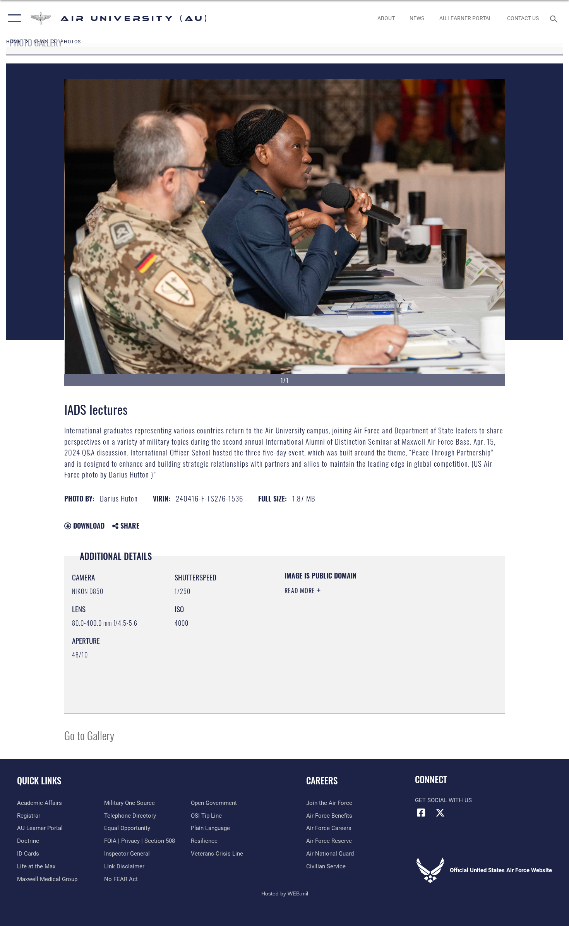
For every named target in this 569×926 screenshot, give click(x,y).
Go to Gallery (89, 735)
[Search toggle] (555, 18)
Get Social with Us (443, 800)
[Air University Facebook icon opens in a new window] (421, 812)
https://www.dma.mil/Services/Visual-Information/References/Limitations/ (375, 650)
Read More (300, 590)
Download (88, 525)
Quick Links (39, 780)
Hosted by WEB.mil (284, 893)
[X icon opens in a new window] (440, 812)
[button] (12, 18)
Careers (322, 780)
